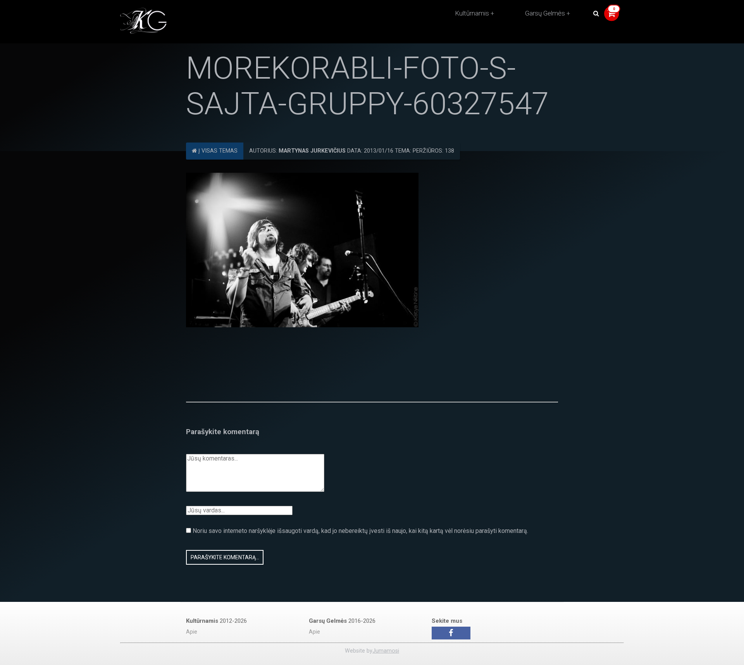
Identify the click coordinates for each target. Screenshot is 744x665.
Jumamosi (385, 651)
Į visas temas (217, 151)
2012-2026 (216, 620)
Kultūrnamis (472, 13)
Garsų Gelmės (545, 13)
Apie (191, 632)
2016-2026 (342, 620)
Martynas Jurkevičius (312, 151)
